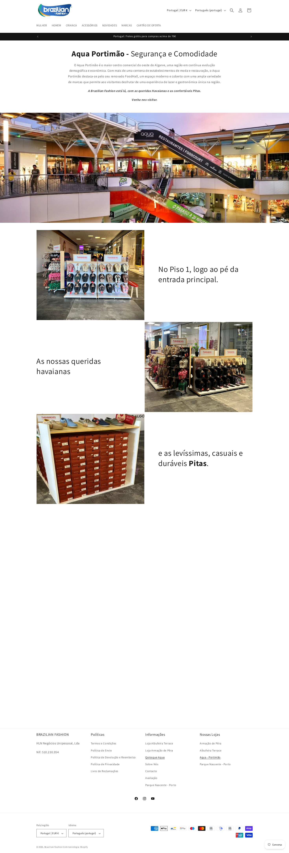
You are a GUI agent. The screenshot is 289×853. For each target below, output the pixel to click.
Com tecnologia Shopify (75, 847)
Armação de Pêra (210, 743)
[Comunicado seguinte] (251, 36)
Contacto (151, 771)
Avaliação (151, 778)
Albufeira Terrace (210, 750)
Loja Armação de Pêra (159, 750)
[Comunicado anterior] (37, 36)
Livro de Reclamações (104, 771)
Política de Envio (101, 750)
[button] (231, 10)
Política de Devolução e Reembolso (113, 757)
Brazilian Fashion (53, 847)
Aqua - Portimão (210, 757)
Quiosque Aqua (155, 757)
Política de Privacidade (105, 764)
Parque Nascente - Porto (160, 785)
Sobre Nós (151, 764)
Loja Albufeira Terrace (159, 743)
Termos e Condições (103, 743)
